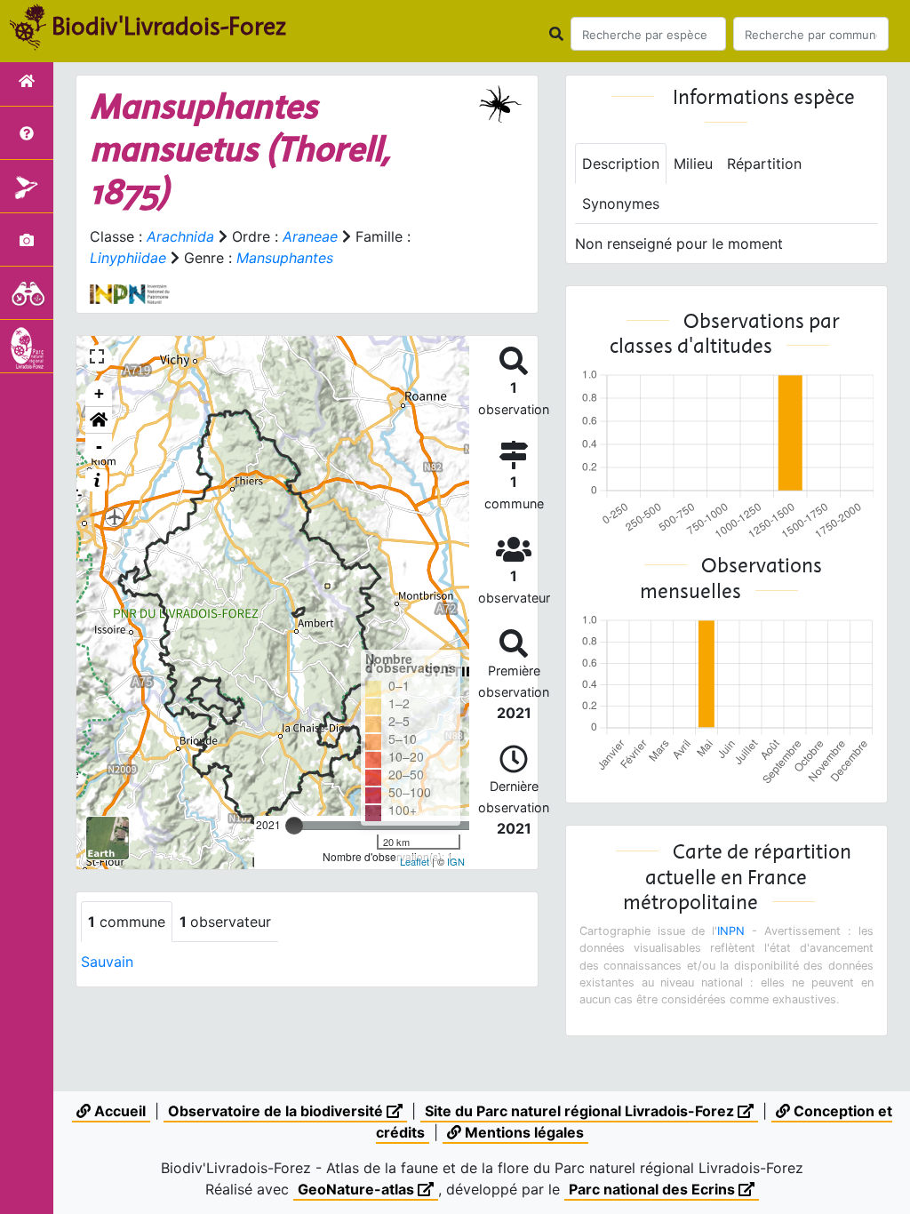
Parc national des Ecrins (653, 1189)
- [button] (99, 446)
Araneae (310, 236)
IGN (456, 861)
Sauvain (107, 961)
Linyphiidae (128, 258)
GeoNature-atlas (358, 1189)
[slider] (294, 826)
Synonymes (620, 203)
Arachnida (180, 236)
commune (126, 921)
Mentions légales (522, 1132)
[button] (98, 420)
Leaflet (414, 861)
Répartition (764, 163)
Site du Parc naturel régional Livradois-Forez (581, 1111)
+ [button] (99, 393)
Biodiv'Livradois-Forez (169, 26)
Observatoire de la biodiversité (277, 1111)
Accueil (118, 1111)
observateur (225, 921)
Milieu (693, 163)
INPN (731, 931)
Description (620, 163)
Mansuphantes (284, 258)
